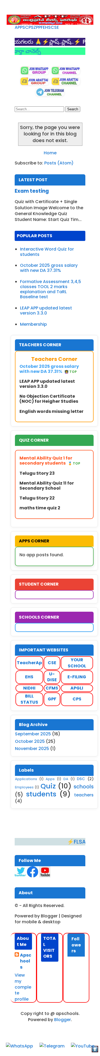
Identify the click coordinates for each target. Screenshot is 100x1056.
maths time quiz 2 (39, 508)
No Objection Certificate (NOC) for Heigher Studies (48, 398)
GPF (52, 699)
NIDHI (29, 688)
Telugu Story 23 (37, 473)
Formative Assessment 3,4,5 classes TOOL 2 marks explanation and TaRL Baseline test (50, 289)
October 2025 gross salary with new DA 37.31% (49, 267)
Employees (24, 787)
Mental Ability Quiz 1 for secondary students (49, 460)
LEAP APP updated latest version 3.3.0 (46, 310)
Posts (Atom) (59, 163)
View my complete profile (23, 987)
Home (50, 153)
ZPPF (38, 27)
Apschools (25, 961)
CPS (29, 27)
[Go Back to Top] (95, 1050)
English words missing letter (51, 411)
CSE (55, 27)
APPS (20, 27)
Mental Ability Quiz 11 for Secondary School (46, 485)
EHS (47, 27)
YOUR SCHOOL (77, 663)
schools (84, 786)
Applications (26, 779)
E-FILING (76, 677)
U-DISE (52, 677)
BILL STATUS (29, 699)
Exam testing (32, 191)
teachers (84, 795)
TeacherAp (29, 663)
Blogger (62, 1020)
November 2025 (32, 748)
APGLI (76, 688)
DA (65, 779)
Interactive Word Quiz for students (47, 251)
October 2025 (30, 741)
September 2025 (33, 734)
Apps (50, 779)
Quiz (48, 786)
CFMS (52, 688)
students (41, 794)
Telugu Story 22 (37, 498)
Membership (33, 324)
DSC (81, 778)
